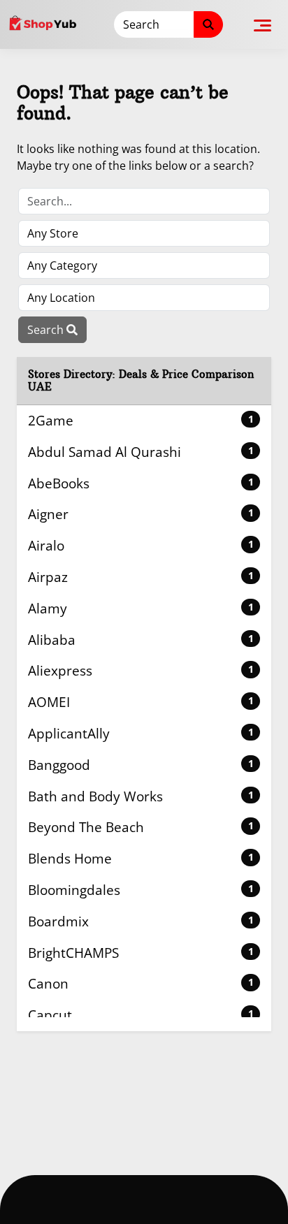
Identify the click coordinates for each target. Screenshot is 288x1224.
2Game (141, 420)
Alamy (141, 608)
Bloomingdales (141, 889)
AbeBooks (141, 483)
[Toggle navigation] (262, 24)
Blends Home (141, 858)
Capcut (141, 1014)
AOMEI (141, 701)
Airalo (141, 545)
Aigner (141, 513)
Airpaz (141, 576)
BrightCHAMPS (141, 952)
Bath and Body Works (141, 796)
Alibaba (141, 639)
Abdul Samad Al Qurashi (141, 451)
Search (46, 329)
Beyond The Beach (141, 826)
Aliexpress (141, 670)
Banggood (141, 764)
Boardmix (141, 921)
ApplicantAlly (141, 733)
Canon (141, 983)
